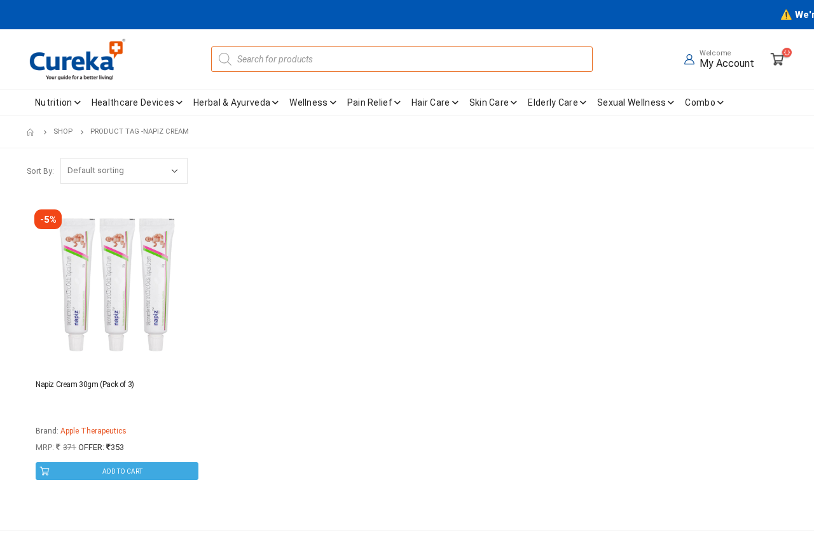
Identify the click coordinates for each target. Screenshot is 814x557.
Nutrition (53, 102)
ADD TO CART (122, 471)
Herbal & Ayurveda (231, 102)
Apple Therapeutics (93, 431)
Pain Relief (369, 102)
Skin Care (489, 102)
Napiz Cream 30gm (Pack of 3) (85, 384)
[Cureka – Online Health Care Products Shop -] (77, 59)
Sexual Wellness (631, 102)
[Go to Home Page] (31, 131)
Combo (700, 102)
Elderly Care (553, 102)
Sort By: (40, 171)
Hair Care (430, 102)
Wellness (308, 102)
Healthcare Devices (133, 102)
